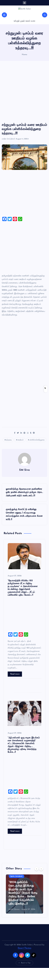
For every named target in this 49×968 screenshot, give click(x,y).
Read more (14, 674)
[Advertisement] (24, 91)
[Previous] (37, 869)
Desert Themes (24, 948)
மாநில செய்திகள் (8, 139)
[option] (30, 894)
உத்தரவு (9, 440)
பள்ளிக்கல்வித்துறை (37, 440)
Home (24, 55)
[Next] (41, 869)
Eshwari (17, 909)
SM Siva (24, 470)
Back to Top (26, 963)
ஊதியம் (20, 440)
